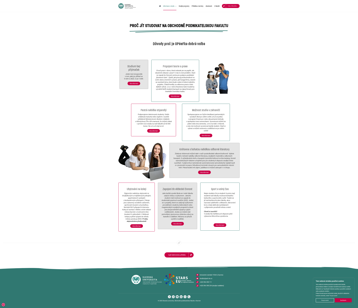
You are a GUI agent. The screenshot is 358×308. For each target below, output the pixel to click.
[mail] (185, 296)
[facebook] (169, 296)
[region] (333, 291)
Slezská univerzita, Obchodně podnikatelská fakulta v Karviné (182, 301)
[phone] (188, 296)
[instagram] (173, 296)
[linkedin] (181, 296)
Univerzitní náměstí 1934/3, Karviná (211, 275)
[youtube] (177, 296)
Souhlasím (343, 300)
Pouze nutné (325, 300)
